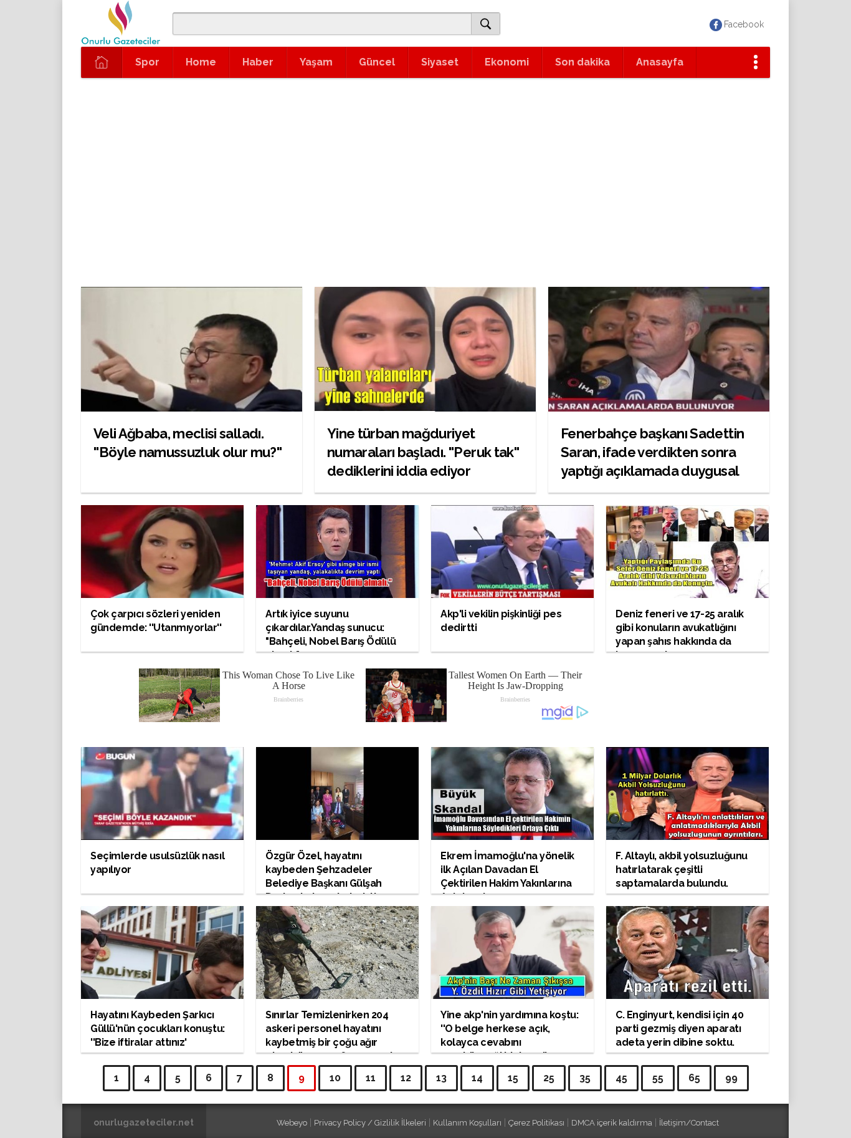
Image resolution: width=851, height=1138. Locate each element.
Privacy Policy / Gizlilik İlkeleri (370, 1122)
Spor (147, 62)
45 (621, 1078)
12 (406, 1078)
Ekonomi (507, 62)
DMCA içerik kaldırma (611, 1122)
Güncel (377, 62)
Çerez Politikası (536, 1122)
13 (441, 1078)
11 (371, 1078)
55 (657, 1078)
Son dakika (582, 62)
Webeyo (292, 1122)
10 (335, 1078)
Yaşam (316, 62)
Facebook (744, 24)
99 (731, 1078)
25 (548, 1078)
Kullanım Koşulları (467, 1122)
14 (477, 1078)
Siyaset (440, 62)
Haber (257, 62)
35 (585, 1078)
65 (694, 1078)
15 (513, 1078)
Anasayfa (659, 62)
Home (201, 62)
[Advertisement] (425, 193)
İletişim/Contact (689, 1122)
